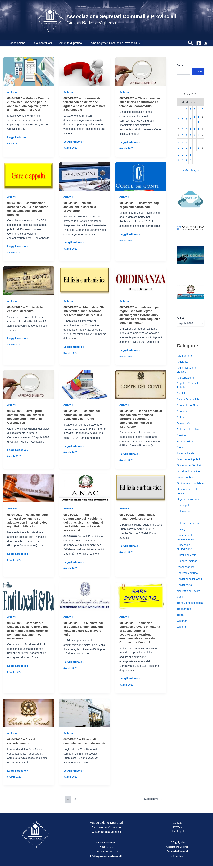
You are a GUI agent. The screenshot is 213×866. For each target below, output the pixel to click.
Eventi (180, 447)
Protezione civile (186, 555)
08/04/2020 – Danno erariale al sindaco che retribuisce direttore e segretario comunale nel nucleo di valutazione (140, 418)
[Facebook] (198, 43)
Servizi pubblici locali (189, 579)
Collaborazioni (43, 43)
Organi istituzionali (188, 499)
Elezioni (181, 435)
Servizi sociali (185, 585)
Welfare (181, 627)
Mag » (195, 170)
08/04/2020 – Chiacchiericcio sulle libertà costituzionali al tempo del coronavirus (139, 102)
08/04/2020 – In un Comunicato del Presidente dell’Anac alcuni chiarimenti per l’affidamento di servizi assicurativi (83, 522)
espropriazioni (185, 441)
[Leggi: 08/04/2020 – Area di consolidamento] (28, 712)
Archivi (180, 318)
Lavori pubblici (185, 477)
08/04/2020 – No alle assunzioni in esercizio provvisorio (79, 206)
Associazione (17, 43)
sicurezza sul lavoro (188, 591)
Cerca (180, 65)
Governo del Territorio (189, 465)
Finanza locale (185, 453)
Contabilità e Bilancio (189, 405)
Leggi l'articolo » (17, 138)
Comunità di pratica (70, 43)
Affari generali (185, 355)
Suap (180, 597)
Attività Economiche (188, 399)
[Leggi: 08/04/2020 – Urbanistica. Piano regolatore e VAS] (140, 488)
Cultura (181, 417)
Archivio (12, 92)
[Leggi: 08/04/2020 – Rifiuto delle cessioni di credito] (28, 280)
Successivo (153, 798)
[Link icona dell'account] (205, 43)
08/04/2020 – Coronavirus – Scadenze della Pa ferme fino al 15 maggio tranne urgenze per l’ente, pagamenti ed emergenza (28, 630)
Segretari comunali (188, 573)
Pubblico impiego (187, 561)
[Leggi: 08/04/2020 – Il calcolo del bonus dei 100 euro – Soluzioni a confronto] (84, 384)
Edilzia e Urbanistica (189, 429)
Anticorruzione (185, 377)
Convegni (182, 411)
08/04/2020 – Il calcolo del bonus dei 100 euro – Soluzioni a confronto (81, 414)
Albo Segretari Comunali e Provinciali (114, 43)
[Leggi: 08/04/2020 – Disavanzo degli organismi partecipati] (140, 176)
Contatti (177, 822)
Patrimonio (183, 511)
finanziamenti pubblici (190, 459)
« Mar (186, 170)
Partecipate (183, 505)
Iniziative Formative (188, 471)
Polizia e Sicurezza (188, 523)
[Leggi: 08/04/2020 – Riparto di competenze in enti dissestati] (84, 712)
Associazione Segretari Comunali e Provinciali (121, 16)
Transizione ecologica (190, 603)
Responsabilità (186, 567)
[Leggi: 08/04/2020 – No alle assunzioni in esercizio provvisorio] (84, 176)
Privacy (181, 529)
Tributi (180, 615)
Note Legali (177, 831)
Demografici (184, 423)
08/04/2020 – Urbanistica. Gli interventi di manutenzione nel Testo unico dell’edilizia (83, 311)
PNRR (181, 517)
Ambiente (182, 361)
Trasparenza (184, 609)
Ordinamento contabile (190, 483)
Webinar (182, 621)
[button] (27, 43)
